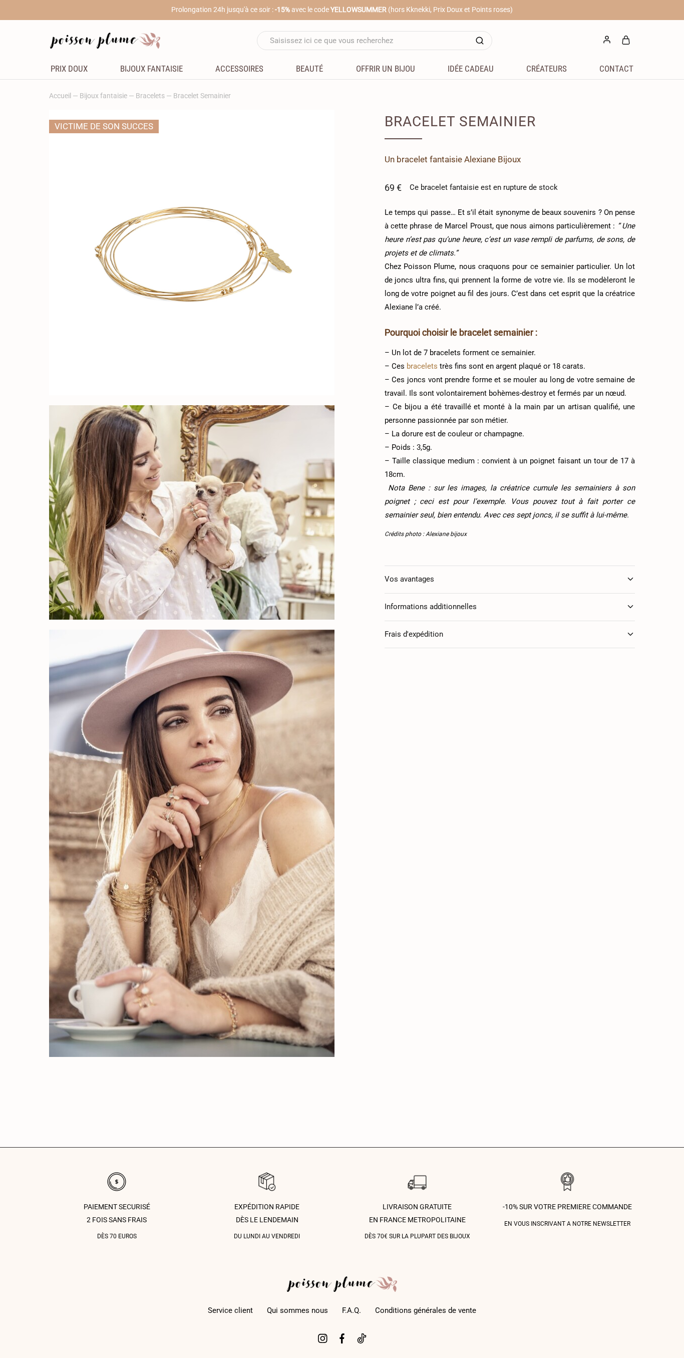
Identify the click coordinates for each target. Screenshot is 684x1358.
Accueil (60, 96)
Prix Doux (69, 69)
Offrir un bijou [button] (385, 69)
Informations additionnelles (431, 606)
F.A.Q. (351, 1310)
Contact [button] (616, 69)
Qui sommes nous (297, 1310)
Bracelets (150, 96)
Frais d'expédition (414, 634)
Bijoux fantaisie (103, 96)
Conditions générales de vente (425, 1310)
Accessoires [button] (239, 69)
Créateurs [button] (546, 69)
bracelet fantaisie (429, 159)
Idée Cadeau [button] (471, 69)
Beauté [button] (309, 69)
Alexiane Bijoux (492, 159)
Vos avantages (409, 579)
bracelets (422, 366)
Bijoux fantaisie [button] (151, 69)
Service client (230, 1310)
